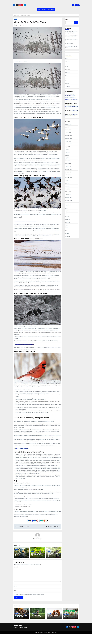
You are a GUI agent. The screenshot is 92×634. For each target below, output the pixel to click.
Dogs (66, 75)
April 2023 (67, 158)
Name (15, 583)
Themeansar (54, 632)
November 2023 (68, 138)
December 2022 (68, 169)
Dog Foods (67, 69)
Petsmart (67, 83)
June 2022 (67, 186)
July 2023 (67, 149)
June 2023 (67, 152)
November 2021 (68, 200)
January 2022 (68, 194)
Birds (15, 19)
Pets (66, 80)
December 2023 (68, 135)
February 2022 (68, 191)
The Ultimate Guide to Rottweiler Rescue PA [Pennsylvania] (37, 616)
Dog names (67, 72)
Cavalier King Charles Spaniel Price (53, 616)
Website (15, 590)
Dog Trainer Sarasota (69, 94)
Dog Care (67, 66)
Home (39, 9)
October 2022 (68, 174)
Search (67, 19)
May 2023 (67, 155)
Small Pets (67, 86)
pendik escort (67, 99)
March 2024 (67, 127)
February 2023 (68, 163)
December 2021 (68, 197)
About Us (44, 9)
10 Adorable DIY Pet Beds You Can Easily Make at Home (21, 616)
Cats (66, 213)
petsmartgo (19, 25)
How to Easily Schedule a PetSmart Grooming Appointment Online (71, 107)
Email (15, 586)
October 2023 (68, 141)
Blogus (49, 632)
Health (66, 227)
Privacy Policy (51, 9)
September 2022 (68, 177)
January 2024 (68, 132)
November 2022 (68, 172)
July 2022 (67, 183)
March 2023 (67, 160)
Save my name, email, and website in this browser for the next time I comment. (29, 594)
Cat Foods (67, 61)
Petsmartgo (17, 626)
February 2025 (68, 124)
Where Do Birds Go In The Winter (30, 22)
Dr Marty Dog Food (69, 43)
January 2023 (68, 166)
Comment (16, 567)
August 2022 (67, 180)
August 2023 (67, 146)
